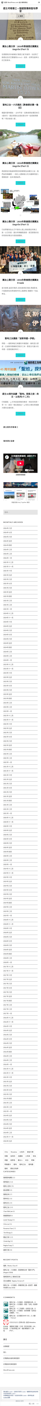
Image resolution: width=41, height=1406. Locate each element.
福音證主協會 (9, 441)
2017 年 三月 (7, 1005)
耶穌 (32, 1160)
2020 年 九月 (7, 830)
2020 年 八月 (7, 835)
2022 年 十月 (7, 724)
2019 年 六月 (7, 894)
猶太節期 (6, 1190)
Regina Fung (7, 1245)
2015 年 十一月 (8, 1073)
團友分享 (6, 1237)
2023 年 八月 (7, 681)
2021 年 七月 (7, 788)
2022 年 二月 (7, 758)
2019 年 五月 (7, 898)
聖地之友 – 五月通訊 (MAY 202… (19, 1316)
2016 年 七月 (7, 1039)
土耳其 (27, 1156)
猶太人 (20, 1160)
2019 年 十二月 (8, 869)
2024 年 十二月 (8, 613)
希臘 (6, 1160)
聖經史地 (6, 1194)
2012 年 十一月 (8, 1137)
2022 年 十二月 (8, 715)
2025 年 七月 (7, 583)
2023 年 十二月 (8, 664)
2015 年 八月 (7, 1086)
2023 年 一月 (7, 711)
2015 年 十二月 (8, 1069)
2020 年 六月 (7, 843)
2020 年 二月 (7, 860)
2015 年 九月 (7, 1081)
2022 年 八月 (7, 732)
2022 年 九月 (7, 728)
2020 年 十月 (7, 826)
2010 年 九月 (7, 1141)
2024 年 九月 (7, 626)
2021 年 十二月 (8, 767)
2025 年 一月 (7, 609)
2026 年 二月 (7, 554)
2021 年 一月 (7, 813)
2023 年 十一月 (8, 669)
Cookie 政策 (6, 1397)
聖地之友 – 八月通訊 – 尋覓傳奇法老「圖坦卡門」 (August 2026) (19, 1271)
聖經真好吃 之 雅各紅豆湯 (11, 1277)
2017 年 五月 (7, 996)
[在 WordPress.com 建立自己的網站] (20, 2)
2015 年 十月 (7, 1077)
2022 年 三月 (7, 754)
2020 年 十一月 (8, 822)
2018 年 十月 (7, 928)
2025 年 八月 (7, 579)
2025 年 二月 (7, 605)
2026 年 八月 (7, 528)
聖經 (6, 1168)
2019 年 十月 (7, 877)
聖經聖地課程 (7, 1177)
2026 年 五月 (7, 541)
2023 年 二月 (7, 707)
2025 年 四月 (7, 596)
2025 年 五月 (7, 592)
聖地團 (30, 1164)
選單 (21, 16)
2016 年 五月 (7, 1047)
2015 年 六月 (7, 1094)
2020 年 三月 (7, 856)
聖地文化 (6, 1203)
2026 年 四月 (7, 545)
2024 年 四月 (7, 647)
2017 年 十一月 (8, 971)
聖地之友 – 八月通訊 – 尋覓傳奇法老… (21, 1302)
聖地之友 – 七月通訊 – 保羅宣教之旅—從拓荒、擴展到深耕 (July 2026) (20, 1286)
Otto (6, 1152)
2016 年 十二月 (8, 1018)
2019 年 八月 (7, 886)
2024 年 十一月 (8, 618)
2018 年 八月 (7, 937)
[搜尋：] (20, 512)
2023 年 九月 (7, 677)
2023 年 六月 (7, 690)
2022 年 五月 (7, 745)
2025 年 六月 (7, 588)
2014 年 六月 (7, 1124)
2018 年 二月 (7, 958)
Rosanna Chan (8, 1228)
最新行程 (6, 1250)
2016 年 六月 (7, 1043)
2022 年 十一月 (8, 720)
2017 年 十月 (7, 975)
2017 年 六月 (7, 992)
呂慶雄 (20, 1156)
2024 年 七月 (7, 635)
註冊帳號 (6, 1346)
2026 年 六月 (7, 537)
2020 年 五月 (7, 847)
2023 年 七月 (7, 686)
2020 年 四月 (7, 852)
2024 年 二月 (7, 656)
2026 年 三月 (7, 549)
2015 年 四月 (7, 1098)
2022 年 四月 (7, 749)
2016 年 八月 (7, 1035)
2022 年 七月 (7, 737)
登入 (4, 1352)
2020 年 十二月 (8, 818)
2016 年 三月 (7, 1056)
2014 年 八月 (7, 1120)
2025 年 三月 (7, 601)
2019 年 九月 (7, 881)
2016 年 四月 (7, 1052)
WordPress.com (9, 1370)
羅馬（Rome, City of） (10, 1266)
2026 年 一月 (7, 558)
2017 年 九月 (7, 979)
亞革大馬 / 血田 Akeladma (27, 1322)
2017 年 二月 (7, 1009)
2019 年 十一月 (8, 873)
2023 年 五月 (7, 694)
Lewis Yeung (7, 1220)
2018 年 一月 (7, 962)
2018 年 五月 (7, 950)
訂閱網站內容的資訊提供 (11, 1358)
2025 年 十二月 (8, 562)
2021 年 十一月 (8, 771)
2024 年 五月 (7, 643)
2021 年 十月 (7, 775)
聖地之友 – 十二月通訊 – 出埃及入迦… (21, 1308)
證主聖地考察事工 (10, 427)
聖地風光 (6, 1182)
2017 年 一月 (7, 1013)
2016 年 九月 (7, 1030)
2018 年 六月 (7, 945)
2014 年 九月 (7, 1115)
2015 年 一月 (7, 1111)
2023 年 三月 (7, 703)
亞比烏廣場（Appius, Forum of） (14, 1281)
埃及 (34, 1156)
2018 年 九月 (7, 932)
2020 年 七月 (7, 839)
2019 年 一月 (7, 915)
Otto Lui (6, 1224)
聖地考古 (6, 1198)
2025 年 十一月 (8, 566)
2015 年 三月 (7, 1103)
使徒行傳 (30, 1152)
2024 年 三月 (7, 652)
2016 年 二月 (7, 1060)
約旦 (26, 1160)
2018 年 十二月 (8, 920)
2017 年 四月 (7, 1001)
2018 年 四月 (7, 954)
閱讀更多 (20, 66)
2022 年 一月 (7, 762)
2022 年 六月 (7, 741)
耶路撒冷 (8, 1164)
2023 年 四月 (7, 698)
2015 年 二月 (7, 1107)
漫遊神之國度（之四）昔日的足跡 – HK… (22, 1326)
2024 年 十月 (7, 622)
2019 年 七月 (7, 890)
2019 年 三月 (7, 907)
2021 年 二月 (7, 809)
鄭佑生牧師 (14, 1168)
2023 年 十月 (7, 673)
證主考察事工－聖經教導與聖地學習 (20, 10)
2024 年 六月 (7, 639)
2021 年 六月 (7, 792)
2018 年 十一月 (8, 924)
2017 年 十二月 (8, 967)
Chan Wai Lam (8, 1211)
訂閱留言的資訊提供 (10, 1364)
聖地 (15, 1164)
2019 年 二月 (7, 911)
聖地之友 (22, 1164)
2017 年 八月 (7, 984)
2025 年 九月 (7, 575)
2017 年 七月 (7, 988)
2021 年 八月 (7, 784)
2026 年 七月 (7, 532)
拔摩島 (12, 1160)
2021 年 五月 (7, 796)
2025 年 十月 (7, 571)
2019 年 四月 (7, 903)
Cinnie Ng (6, 1241)
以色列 (22, 1152)
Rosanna (14, 1152)
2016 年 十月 (7, 1026)
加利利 (12, 1156)
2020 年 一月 (7, 864)
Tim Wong (6, 1233)
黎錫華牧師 (7, 1216)
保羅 (6, 1156)
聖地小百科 (7, 1186)
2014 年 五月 (7, 1128)
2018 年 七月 (7, 941)
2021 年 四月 (7, 801)
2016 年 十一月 (8, 1022)
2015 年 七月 (7, 1090)
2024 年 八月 (7, 630)
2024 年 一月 (7, 660)
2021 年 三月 (7, 805)
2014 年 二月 (7, 1133)
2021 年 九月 (7, 779)
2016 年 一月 (7, 1064)
